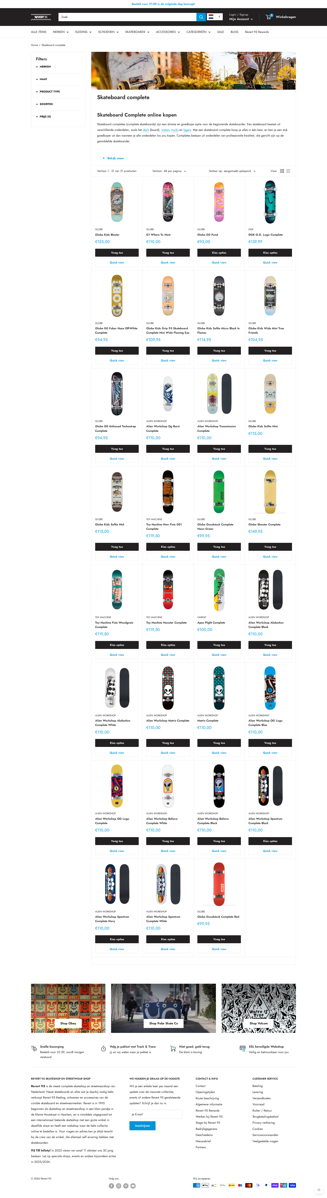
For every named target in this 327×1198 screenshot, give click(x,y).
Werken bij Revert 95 (209, 1116)
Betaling (257, 1086)
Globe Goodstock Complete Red (218, 917)
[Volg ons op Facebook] (111, 1186)
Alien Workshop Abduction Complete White (112, 723)
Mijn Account (239, 19)
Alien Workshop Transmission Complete (216, 428)
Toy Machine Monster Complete (166, 623)
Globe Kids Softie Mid (109, 524)
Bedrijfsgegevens (206, 1129)
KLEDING (81, 32)
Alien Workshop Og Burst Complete (163, 428)
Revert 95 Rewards (257, 32)
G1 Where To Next (158, 235)
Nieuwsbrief (203, 1141)
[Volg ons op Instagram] (118, 1186)
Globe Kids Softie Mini (263, 426)
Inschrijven (142, 1125)
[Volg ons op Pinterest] (125, 1186)
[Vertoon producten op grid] (282, 171)
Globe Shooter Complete (264, 524)
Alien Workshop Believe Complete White (162, 821)
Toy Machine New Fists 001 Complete (164, 526)
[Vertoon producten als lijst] (288, 171)
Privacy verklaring (263, 1122)
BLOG (234, 32)
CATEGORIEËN (196, 32)
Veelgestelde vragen (265, 1141)
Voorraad (258, 1104)
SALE (220, 32)
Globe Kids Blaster (107, 235)
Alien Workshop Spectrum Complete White (163, 919)
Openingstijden (205, 1092)
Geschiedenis (204, 1135)
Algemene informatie (209, 1104)
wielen (165, 130)
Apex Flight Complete (211, 623)
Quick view (117, 262)
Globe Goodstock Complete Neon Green (215, 526)
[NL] (215, 16)
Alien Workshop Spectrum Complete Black (265, 821)
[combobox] (127, 17)
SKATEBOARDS (135, 32)
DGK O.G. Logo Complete (265, 235)
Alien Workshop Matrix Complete (167, 721)
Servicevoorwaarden (265, 1135)
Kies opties (219, 253)
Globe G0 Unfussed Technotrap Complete (115, 428)
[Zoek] (201, 17)
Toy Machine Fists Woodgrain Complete (114, 625)
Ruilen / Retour (262, 1110)
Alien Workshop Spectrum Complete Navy (112, 919)
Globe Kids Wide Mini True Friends (266, 330)
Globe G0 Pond (207, 235)
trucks (174, 130)
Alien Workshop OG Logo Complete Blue (265, 723)
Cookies (257, 1129)
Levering (257, 1092)
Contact (201, 1086)
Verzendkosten (261, 1098)
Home (34, 45)
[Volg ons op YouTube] (133, 1186)
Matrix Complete (207, 721)
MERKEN (59, 32)
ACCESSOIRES (166, 32)
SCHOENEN (106, 32)
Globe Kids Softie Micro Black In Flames (218, 330)
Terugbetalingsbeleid (265, 1116)
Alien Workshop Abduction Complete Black (265, 625)
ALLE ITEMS (38, 32)
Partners (201, 1147)
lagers (187, 130)
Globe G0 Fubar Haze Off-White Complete (116, 330)
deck (146, 130)
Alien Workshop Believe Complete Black (213, 821)
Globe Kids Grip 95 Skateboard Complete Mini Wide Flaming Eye (167, 330)
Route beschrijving (207, 1098)
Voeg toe (117, 253)
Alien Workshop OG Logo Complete (112, 821)
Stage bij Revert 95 (208, 1122)
